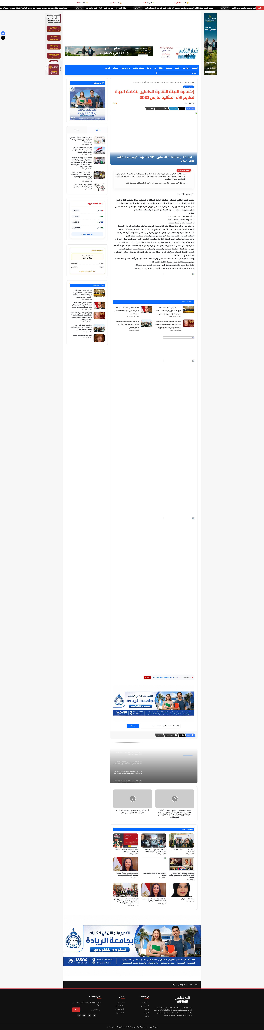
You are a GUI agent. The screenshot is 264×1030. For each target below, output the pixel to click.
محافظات (169, 68)
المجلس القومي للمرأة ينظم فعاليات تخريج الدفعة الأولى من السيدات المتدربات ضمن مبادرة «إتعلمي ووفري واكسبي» (168, 310)
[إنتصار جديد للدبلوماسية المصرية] (99, 338)
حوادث (149, 68)
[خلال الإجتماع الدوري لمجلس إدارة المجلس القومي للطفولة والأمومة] (153, 840)
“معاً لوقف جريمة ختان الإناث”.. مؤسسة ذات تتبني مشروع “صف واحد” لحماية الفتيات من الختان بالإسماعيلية (171, 763)
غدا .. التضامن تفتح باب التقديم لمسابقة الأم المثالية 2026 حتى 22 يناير (154, 900)
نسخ (146, 677)
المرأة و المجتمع (182, 82)
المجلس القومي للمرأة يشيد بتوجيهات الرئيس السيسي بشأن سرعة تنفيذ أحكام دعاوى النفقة (127, 310)
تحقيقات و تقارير (138, 68)
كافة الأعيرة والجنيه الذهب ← (87, 271)
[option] (153, 762)
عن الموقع (120, 1002)
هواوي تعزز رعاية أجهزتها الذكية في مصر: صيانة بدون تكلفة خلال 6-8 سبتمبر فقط (81, 139)
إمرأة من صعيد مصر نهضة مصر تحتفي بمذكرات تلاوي (182, 850)
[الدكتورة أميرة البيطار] (181, 890)
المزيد (108, 68)
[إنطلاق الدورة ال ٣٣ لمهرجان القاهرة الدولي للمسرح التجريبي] (99, 187)
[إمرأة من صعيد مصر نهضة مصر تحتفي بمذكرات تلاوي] (181, 840)
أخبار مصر (144, 1006)
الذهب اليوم (120, 1012)
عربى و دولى (125, 68)
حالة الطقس (120, 1006)
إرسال (76, 1009)
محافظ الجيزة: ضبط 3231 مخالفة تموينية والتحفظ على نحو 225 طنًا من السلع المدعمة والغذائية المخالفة (81, 175)
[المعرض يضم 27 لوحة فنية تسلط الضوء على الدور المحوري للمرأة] (125, 840)
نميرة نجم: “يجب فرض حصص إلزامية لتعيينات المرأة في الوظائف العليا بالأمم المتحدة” (181, 875)
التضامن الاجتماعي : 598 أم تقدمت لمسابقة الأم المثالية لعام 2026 (127, 874)
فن (155, 68)
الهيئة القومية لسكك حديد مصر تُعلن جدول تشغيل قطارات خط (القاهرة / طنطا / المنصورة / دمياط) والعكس (141, 8)
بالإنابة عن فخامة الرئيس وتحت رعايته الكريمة (154, 874)
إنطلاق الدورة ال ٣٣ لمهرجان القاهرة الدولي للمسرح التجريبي (215, 8)
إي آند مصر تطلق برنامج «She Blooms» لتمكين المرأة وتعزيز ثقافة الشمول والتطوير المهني (127, 324)
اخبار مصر (185, 68)
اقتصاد (177, 68)
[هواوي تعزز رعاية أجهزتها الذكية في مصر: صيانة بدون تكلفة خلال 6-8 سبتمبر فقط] (99, 140)
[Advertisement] (132, 25)
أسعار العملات (119, 1009)
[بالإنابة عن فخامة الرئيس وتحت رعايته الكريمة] (153, 864)
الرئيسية (195, 68)
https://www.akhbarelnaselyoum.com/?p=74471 (166, 677)
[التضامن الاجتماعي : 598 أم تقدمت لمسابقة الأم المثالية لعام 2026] (125, 864)
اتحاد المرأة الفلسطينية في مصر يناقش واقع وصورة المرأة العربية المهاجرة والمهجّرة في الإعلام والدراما (126, 901)
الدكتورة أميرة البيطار (187, 899)
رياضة (161, 68)
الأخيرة (97, 129)
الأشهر (77, 129)
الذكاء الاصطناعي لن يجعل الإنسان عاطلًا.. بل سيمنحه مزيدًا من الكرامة (65, 8)
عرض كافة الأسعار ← (87, 234)
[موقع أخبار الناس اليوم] (178, 53)
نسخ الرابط (133, 725)
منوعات (115, 68)
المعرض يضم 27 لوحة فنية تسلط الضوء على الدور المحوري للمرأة (126, 850)
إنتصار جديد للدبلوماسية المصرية (82, 335)
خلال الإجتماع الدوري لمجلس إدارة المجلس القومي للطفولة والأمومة (155, 850)
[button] (109, 51)
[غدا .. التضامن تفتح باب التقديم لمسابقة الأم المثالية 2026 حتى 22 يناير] (153, 890)
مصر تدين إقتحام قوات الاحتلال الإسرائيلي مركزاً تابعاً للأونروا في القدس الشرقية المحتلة (82, 149)
